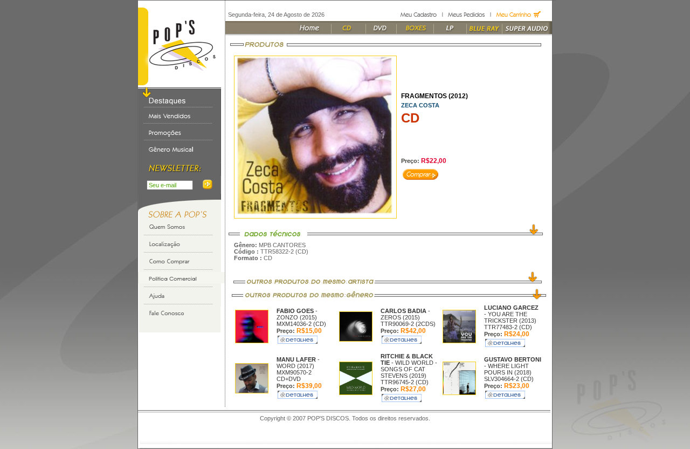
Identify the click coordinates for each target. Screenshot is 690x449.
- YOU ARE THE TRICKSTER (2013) (511, 314)
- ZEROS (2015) (405, 314)
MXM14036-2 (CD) (301, 324)
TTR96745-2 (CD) (405, 382)
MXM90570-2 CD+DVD (294, 375)
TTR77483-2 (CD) (508, 327)
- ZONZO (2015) (297, 314)
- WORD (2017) (298, 362)
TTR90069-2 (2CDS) (408, 324)
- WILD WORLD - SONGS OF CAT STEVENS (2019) (409, 366)
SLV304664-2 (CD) (509, 379)
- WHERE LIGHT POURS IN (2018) (512, 366)
